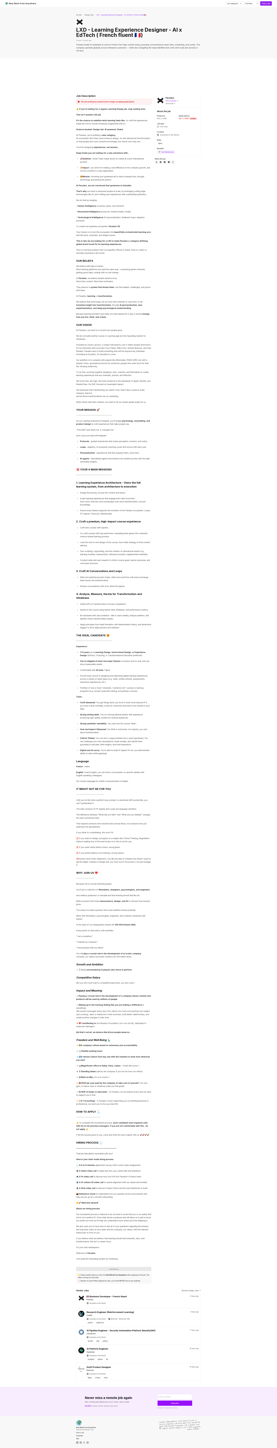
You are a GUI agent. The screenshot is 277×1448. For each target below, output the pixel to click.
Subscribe (175, 1403)
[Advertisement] (138, 74)
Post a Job (266, 3)
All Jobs (79, 15)
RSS (77, 1439)
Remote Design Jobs (190, 1290)
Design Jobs (89, 15)
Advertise (79, 1436)
